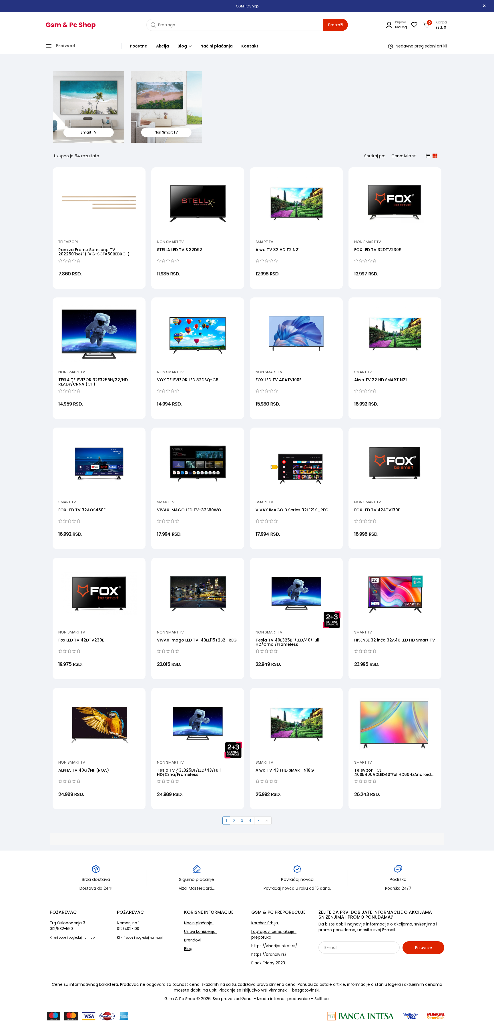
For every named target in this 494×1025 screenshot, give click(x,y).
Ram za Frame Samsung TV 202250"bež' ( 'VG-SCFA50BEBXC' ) (94, 252)
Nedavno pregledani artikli (421, 46)
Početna (139, 46)
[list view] (427, 156)
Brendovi (193, 940)
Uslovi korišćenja (200, 931)
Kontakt (249, 46)
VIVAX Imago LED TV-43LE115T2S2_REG (197, 640)
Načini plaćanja (216, 46)
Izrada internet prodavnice (283, 999)
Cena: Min (401, 156)
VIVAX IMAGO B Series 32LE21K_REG (292, 510)
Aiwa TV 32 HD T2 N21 (278, 250)
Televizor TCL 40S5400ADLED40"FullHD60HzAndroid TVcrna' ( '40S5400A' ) (392, 774)
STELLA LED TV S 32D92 (179, 250)
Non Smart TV (170, 242)
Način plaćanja (199, 923)
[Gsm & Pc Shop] (70, 25)
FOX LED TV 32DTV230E (377, 250)
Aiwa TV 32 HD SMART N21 (380, 380)
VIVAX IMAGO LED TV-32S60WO (189, 510)
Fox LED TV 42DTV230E (81, 640)
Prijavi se (423, 947)
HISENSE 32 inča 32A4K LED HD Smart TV (394, 640)
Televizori (68, 242)
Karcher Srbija (265, 923)
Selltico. (322, 999)
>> (266, 820)
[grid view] (434, 156)
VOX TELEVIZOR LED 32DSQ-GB (187, 380)
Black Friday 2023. (268, 963)
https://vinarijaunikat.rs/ (274, 946)
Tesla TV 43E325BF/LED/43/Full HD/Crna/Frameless (189, 772)
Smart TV (264, 242)
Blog (183, 46)
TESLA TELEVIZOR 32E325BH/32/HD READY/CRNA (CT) (93, 382)
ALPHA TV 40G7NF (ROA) (83, 770)
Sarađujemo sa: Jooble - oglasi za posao (354, 960)
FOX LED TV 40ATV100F (278, 380)
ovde (62, 937)
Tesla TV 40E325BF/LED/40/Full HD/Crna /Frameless (287, 642)
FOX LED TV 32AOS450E (81, 510)
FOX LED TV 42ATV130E (377, 510)
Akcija (162, 46)
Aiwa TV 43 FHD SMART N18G (285, 770)
